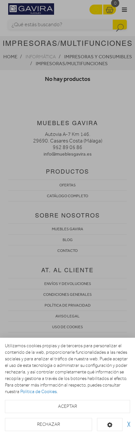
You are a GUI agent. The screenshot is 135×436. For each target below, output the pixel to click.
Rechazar (48, 424)
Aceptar (67, 406)
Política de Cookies (38, 391)
